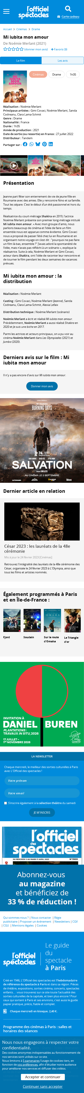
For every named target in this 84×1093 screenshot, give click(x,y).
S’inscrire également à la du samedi (42, 803)
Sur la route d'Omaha (51, 639)
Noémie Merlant (30, 107)
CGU (6, 925)
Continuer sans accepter (43, 1086)
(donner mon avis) (36, 49)
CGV (75, 921)
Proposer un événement (35, 921)
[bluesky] (38, 145)
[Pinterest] (44, 145)
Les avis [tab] (63, 61)
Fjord (6, 637)
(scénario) (53, 312)
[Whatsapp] (31, 145)
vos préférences (27, 1065)
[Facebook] (25, 145)
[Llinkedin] (50, 145)
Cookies (42, 925)
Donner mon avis (42, 386)
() (47, 301)
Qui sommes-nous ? (16, 918)
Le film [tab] (20, 61)
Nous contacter (41, 918)
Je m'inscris (42, 812)
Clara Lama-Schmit (29, 114)
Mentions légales (23, 925)
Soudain (28, 637)
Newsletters (62, 921)
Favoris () (60, 49)
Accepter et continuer (43, 1077)
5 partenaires (31, 1061)
